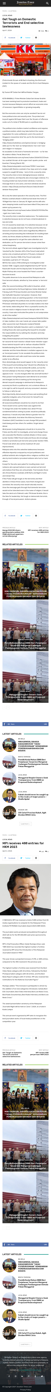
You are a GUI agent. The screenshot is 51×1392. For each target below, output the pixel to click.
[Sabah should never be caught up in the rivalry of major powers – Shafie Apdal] (9, 796)
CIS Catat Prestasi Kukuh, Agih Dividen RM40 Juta (32, 814)
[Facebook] (9, 1376)
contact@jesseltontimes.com (30, 1370)
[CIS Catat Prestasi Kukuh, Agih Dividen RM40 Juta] (9, 813)
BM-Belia (25, 588)
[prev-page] (4, 707)
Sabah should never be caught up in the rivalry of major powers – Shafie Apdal (33, 796)
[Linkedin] (22, 1376)
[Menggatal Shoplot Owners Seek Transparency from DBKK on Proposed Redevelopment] (25, 677)
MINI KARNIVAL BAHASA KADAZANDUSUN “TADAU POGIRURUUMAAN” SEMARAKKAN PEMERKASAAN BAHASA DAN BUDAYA (25, 594)
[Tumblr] (35, 1376)
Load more (25, 824)
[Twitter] (41, 1376)
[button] (4, 3)
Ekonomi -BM (22, 810)
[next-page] (8, 707)
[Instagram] (15, 1376)
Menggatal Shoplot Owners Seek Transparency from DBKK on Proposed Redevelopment (25, 697)
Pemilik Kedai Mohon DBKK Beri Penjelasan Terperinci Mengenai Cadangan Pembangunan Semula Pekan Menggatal (26, 645)
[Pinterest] (28, 1376)
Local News (12, 11)
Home (4, 11)
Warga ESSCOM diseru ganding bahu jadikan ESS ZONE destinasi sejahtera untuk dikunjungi (13, 533)
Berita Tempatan (25, 639)
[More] (36, 37)
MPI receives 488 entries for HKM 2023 (38, 531)
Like (45, 724)
